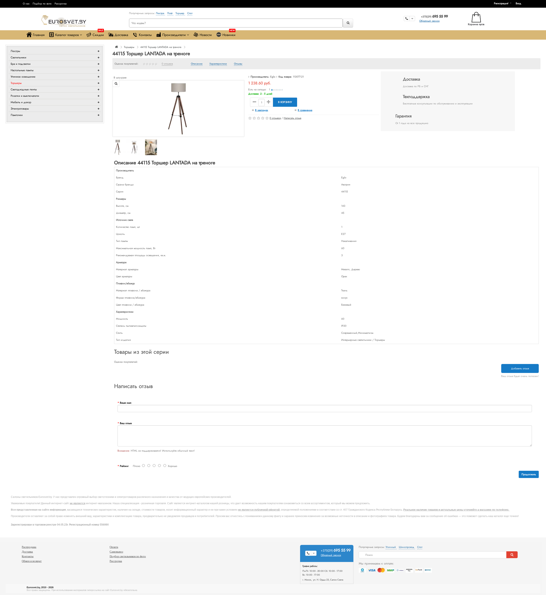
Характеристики (218, 64)
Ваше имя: (126, 403)
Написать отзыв (292, 118)
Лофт (170, 13)
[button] (520, 3)
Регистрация (501, 3)
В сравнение (305, 110)
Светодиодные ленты (24, 89)
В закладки (261, 110)
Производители (174, 34)
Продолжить (528, 474)
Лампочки (17, 115)
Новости (206, 34)
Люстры (15, 51)
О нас (26, 4)
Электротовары (20, 109)
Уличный (391, 547)
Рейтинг (124, 466)
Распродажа (29, 547)
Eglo (272, 77)
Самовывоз (116, 551)
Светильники (18, 57)
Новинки (228, 33)
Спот (189, 13)
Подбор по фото (42, 4)
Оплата (114, 547)
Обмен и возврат (32, 561)
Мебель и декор (21, 102)
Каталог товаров (67, 34)
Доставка (121, 34)
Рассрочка (61, 4)
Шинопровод (407, 547)
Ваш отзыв (126, 423)
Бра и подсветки (20, 64)
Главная (39, 34)
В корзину (285, 102)
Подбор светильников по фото (128, 556)
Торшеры (16, 83)
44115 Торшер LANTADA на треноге (160, 47)
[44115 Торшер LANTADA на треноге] (178, 108)
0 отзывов (167, 64)
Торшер (180, 13)
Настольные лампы (22, 70)
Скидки (98, 33)
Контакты (145, 34)
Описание (196, 64)
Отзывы (238, 64)
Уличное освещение (23, 77)
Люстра (160, 13)
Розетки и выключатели (25, 96)
